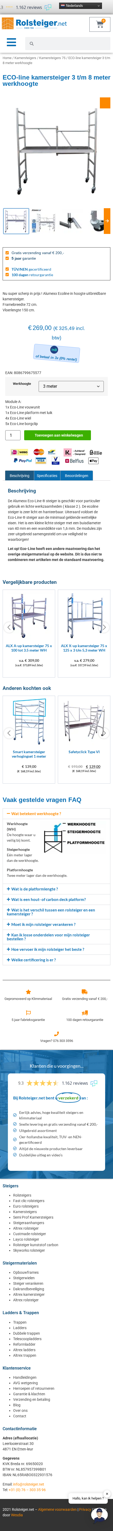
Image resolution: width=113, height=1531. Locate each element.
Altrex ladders (24, 1350)
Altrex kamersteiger (29, 1294)
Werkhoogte (22, 384)
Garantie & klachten (29, 1394)
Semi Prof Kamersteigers (33, 1217)
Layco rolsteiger (26, 1239)
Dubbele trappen (26, 1333)
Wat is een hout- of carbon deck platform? (48, 899)
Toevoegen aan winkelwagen (59, 435)
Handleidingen (25, 1377)
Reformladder (24, 1344)
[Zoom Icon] (105, 102)
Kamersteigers (25, 58)
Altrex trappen (24, 1355)
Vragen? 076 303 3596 (56, 1041)
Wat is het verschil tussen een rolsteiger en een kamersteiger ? (51, 912)
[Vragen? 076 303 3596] (56, 1033)
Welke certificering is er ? (33, 959)
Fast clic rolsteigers (28, 1201)
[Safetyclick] (84, 745)
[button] (56, 814)
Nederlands (74, 6)
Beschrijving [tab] (19, 476)
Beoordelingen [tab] (76, 476)
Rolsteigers (22, 1195)
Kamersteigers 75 (52, 58)
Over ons (20, 1410)
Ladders (20, 1328)
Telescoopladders (27, 1339)
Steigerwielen (24, 1278)
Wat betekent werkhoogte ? (36, 813)
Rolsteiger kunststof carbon (35, 1245)
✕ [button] (107, 1494)
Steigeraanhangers (28, 1223)
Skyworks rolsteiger (29, 1250)
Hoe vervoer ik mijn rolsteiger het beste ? (47, 949)
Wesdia (17, 1515)
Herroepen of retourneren (33, 1388)
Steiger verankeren (28, 1283)
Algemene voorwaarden (57, 1509)
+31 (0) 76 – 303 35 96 (27, 1490)
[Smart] (29, 745)
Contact (19, 1416)
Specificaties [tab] (47, 476)
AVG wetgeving (25, 1383)
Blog (16, 1405)
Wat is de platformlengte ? (34, 889)
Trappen (20, 1322)
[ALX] (29, 639)
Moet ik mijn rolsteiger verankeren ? (43, 924)
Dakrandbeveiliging (28, 1289)
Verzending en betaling (31, 1399)
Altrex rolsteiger (26, 1228)
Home (7, 58)
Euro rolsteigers (26, 1206)
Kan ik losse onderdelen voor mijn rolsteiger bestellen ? (48, 936)
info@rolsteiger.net (28, 1484)
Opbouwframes (26, 1272)
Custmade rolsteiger (29, 1234)
